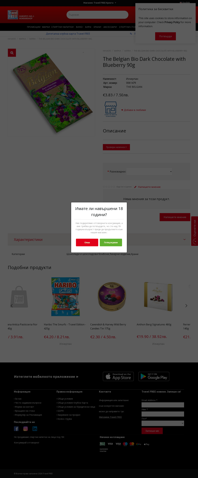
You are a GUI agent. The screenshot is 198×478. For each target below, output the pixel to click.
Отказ (87, 242)
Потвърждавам (111, 242)
